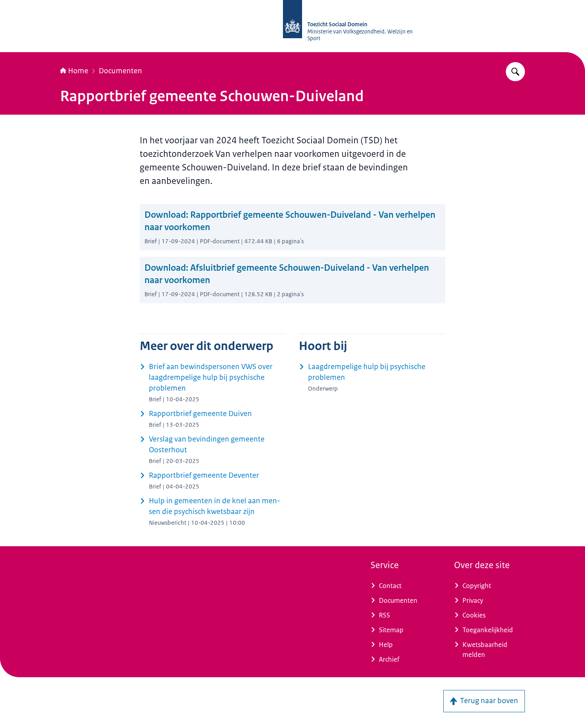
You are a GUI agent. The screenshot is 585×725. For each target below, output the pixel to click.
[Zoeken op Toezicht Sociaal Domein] (515, 71)
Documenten (120, 71)
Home (78, 71)
